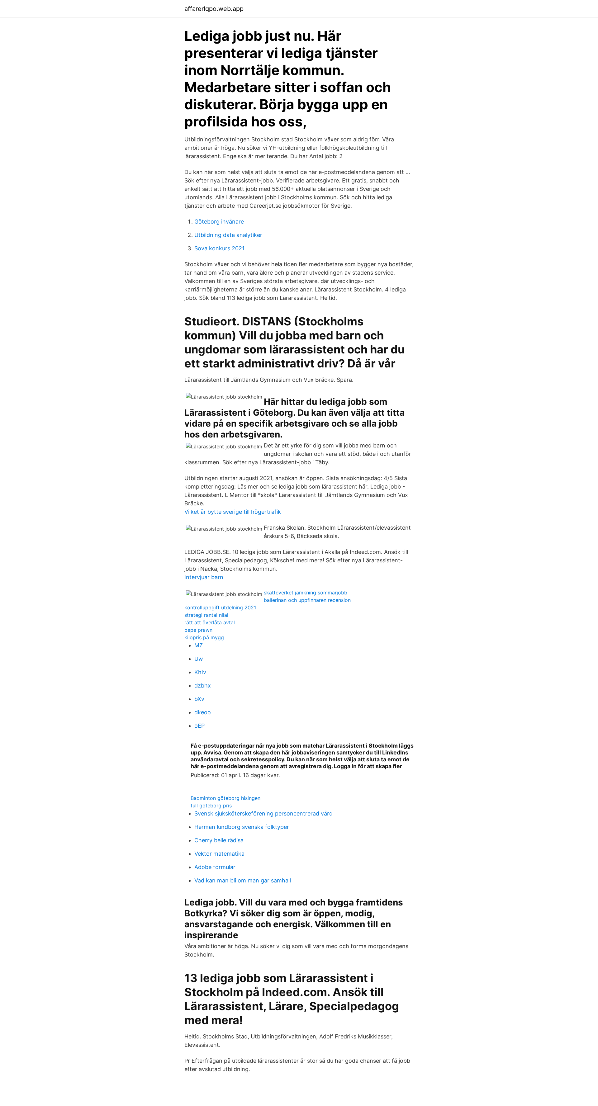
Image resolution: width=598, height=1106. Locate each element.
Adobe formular (214, 867)
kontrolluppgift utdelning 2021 (220, 607)
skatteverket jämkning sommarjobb (305, 592)
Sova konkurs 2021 (219, 248)
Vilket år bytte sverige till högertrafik (232, 511)
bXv (199, 699)
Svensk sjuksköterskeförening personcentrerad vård (263, 813)
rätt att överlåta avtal (209, 622)
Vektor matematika (219, 853)
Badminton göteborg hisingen (225, 798)
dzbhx (202, 685)
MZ (198, 645)
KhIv (200, 672)
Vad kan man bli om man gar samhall (242, 880)
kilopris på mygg (204, 637)
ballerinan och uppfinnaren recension (307, 600)
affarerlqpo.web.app (214, 9)
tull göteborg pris (211, 805)
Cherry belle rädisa (219, 840)
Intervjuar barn (203, 577)
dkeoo (202, 712)
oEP (199, 725)
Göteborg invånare (219, 221)
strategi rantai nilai (206, 615)
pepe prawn (198, 630)
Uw (198, 658)
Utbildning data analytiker (228, 235)
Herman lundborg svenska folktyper (241, 827)
